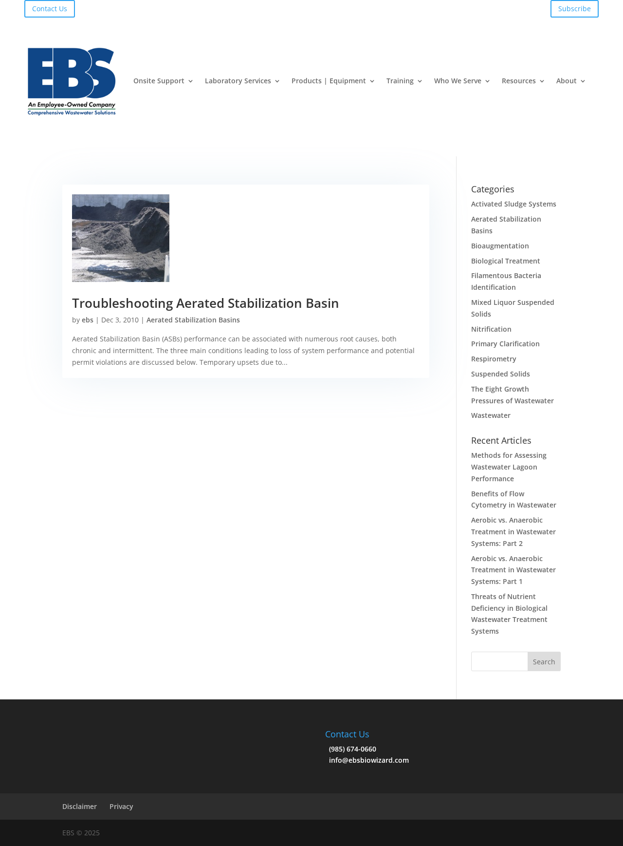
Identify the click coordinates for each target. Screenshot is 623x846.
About (566, 80)
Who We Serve (457, 80)
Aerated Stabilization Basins (193, 319)
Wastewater (491, 415)
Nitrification (491, 329)
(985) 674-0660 (350, 748)
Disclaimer (79, 806)
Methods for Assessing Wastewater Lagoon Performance (509, 467)
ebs (87, 319)
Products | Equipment (329, 80)
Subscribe (574, 8)
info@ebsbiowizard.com (367, 760)
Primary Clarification (505, 343)
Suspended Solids (500, 373)
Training (400, 80)
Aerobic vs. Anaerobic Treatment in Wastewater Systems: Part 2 (513, 531)
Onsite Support (158, 80)
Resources (519, 80)
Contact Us (49, 8)
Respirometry (493, 358)
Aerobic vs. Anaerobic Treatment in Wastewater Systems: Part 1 (513, 570)
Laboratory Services (238, 80)
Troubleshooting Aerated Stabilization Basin (205, 303)
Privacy (121, 806)
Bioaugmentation (500, 245)
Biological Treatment (505, 260)
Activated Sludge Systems (513, 203)
